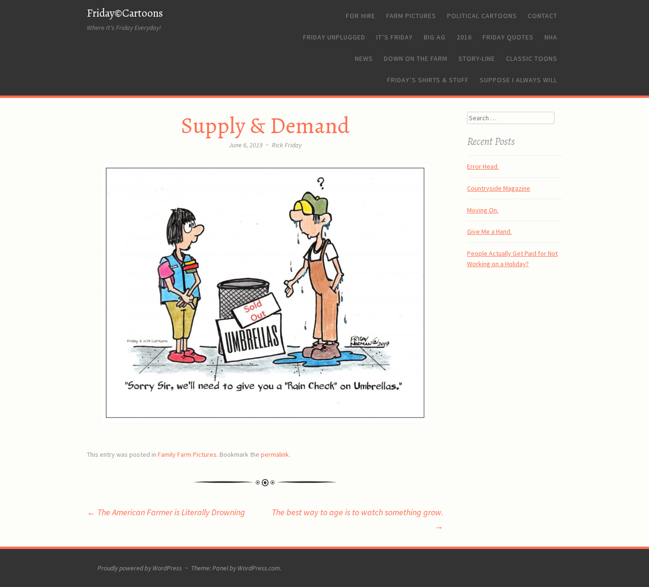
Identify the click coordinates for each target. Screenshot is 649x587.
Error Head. (483, 166)
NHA (550, 37)
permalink (275, 454)
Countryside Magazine (498, 188)
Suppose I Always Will (518, 80)
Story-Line (476, 58)
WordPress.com (259, 568)
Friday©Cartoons (125, 13)
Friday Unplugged (334, 37)
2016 (464, 37)
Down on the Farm (416, 58)
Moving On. (482, 210)
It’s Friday (394, 37)
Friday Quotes (508, 37)
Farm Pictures (411, 15)
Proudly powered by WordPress (139, 568)
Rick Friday (287, 145)
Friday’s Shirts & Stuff (428, 80)
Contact (542, 15)
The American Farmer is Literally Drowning (166, 512)
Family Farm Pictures (187, 454)
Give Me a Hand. (489, 231)
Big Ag (435, 37)
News (364, 58)
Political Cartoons (482, 15)
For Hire (360, 15)
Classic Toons (531, 58)
